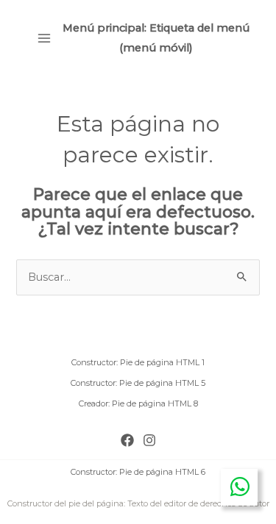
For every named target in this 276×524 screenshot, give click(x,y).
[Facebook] (127, 440)
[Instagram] (149, 440)
